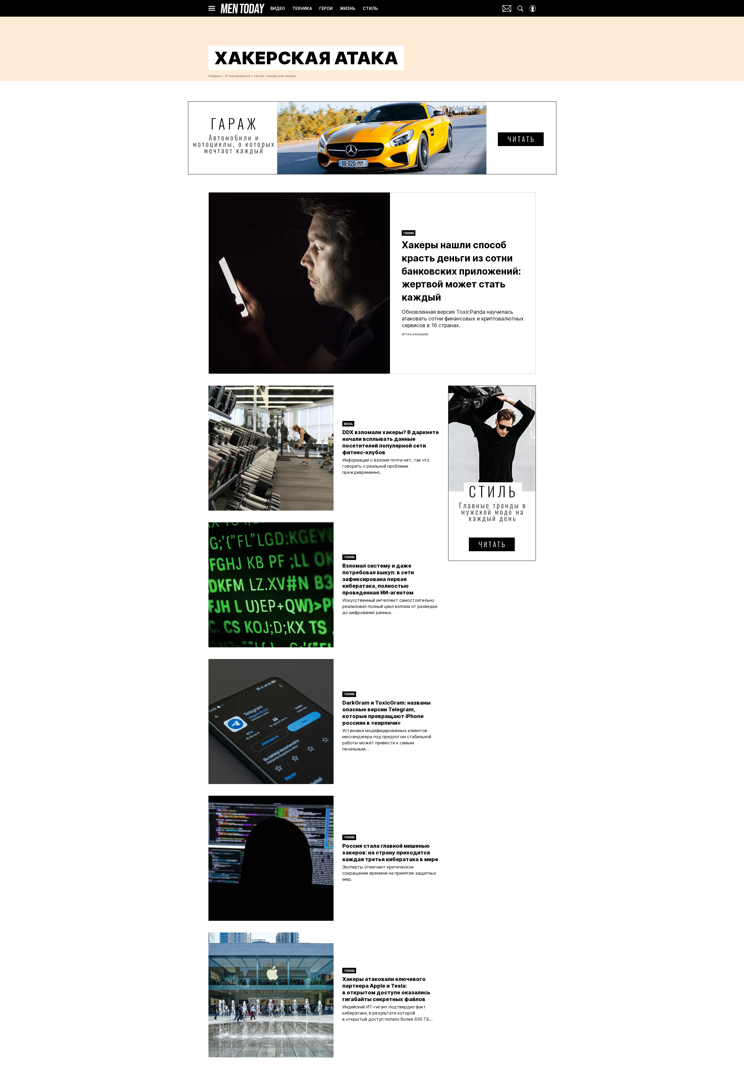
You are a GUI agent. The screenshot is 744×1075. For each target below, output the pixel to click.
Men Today (243, 8)
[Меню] (211, 8)
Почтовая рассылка (507, 8)
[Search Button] (520, 8)
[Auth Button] (532, 8)
